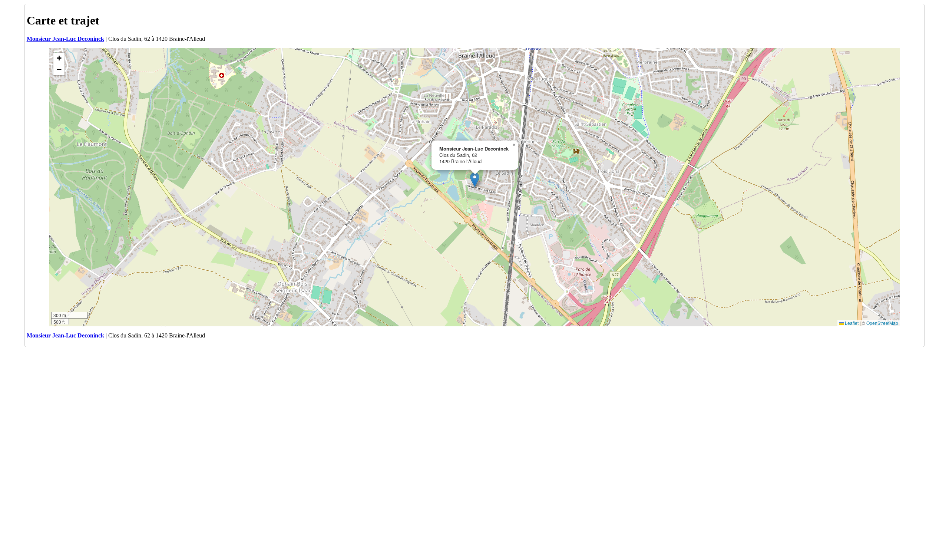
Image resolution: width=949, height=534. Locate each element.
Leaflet (851, 323)
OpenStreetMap (882, 323)
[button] (474, 179)
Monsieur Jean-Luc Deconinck (65, 39)
